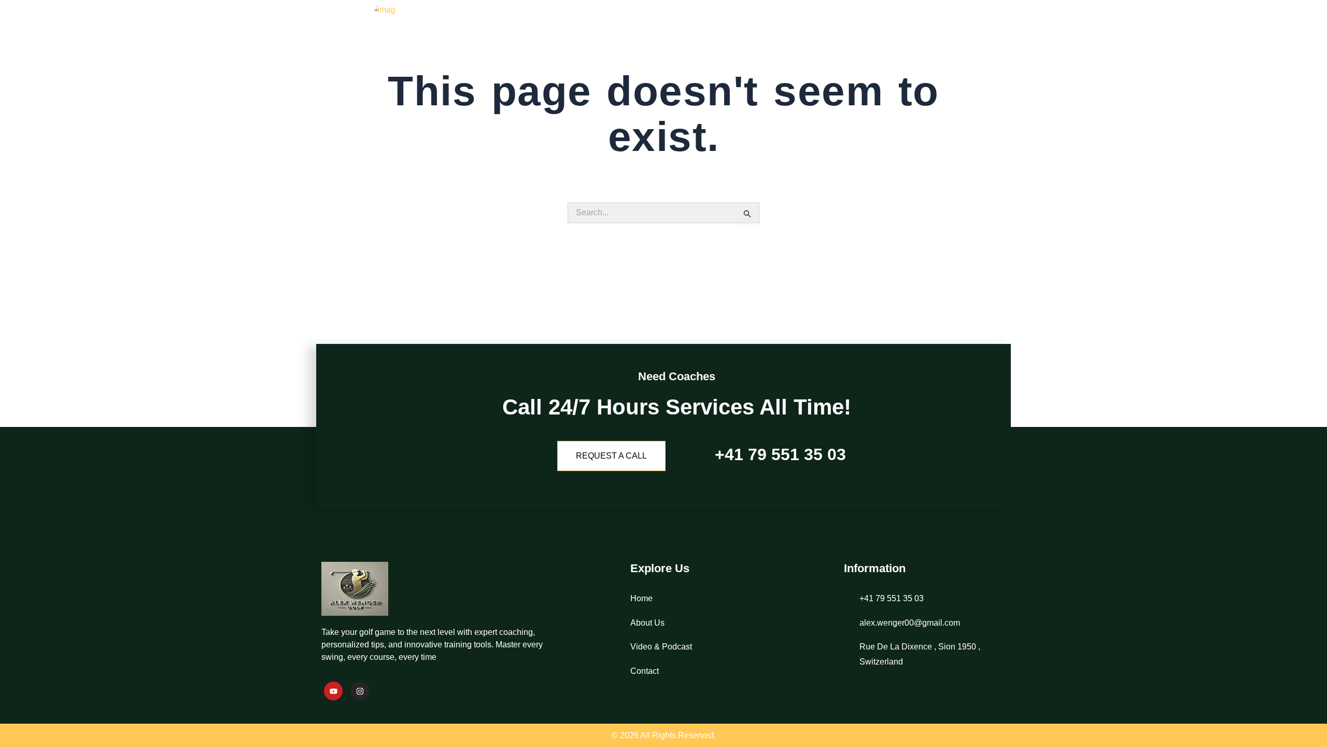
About (819, 28)
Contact (976, 28)
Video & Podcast (895, 28)
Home (769, 28)
